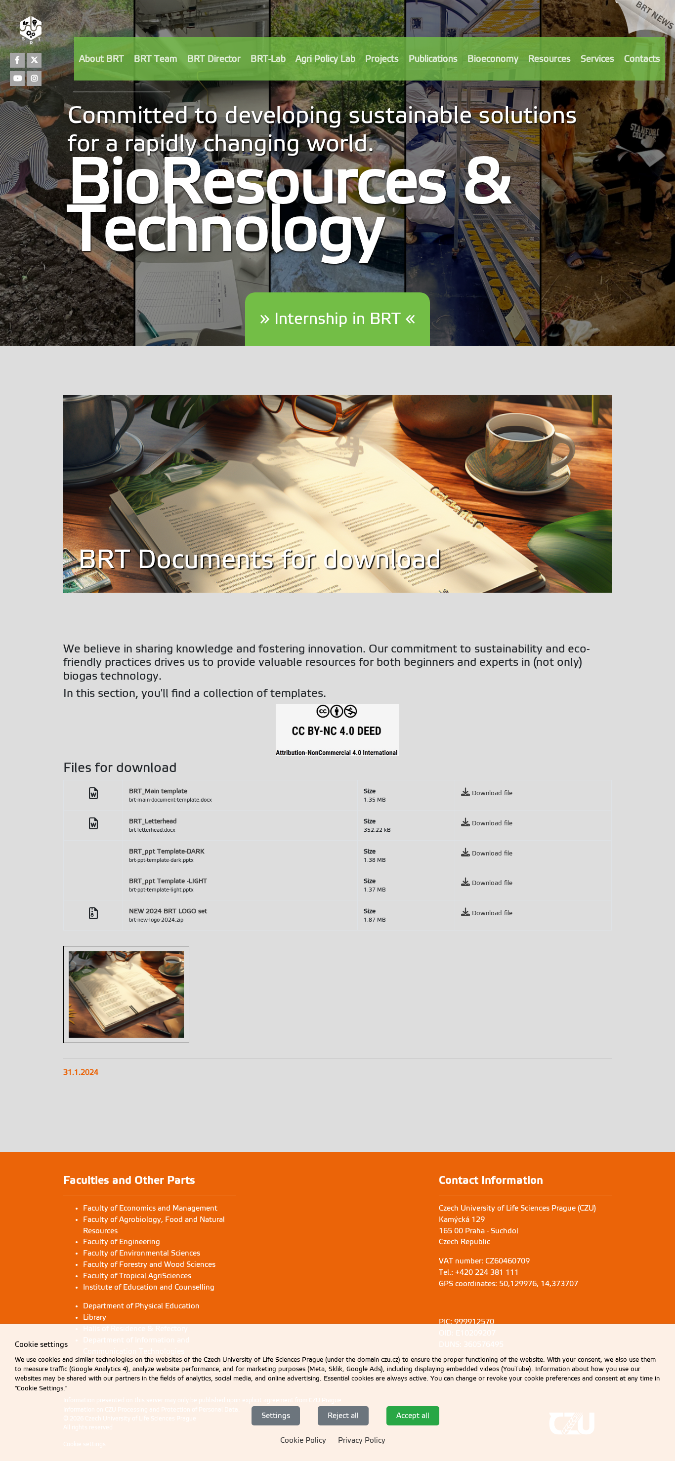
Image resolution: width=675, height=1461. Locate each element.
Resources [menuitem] (549, 59)
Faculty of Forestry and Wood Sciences (149, 1264)
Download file (492, 793)
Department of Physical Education (141, 1306)
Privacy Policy (361, 1440)
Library (94, 1317)
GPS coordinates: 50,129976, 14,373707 (508, 1284)
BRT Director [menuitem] (214, 59)
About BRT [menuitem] (101, 59)
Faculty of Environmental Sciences (141, 1253)
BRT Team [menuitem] (155, 59)
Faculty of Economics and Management (150, 1208)
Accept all (412, 1415)
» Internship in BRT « (337, 318)
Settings (275, 1415)
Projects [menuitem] (382, 59)
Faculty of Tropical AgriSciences (137, 1276)
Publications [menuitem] (433, 59)
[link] (645, 36)
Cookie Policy (303, 1440)
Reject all (343, 1415)
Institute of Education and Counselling (148, 1287)
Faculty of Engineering (121, 1242)
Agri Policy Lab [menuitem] (325, 59)
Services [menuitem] (597, 59)
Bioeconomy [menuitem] (492, 59)
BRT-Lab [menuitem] (268, 59)
